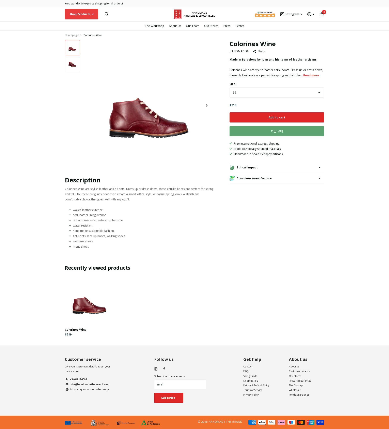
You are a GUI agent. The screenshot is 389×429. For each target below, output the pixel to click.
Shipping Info (250, 380)
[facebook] (164, 369)
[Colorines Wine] (89, 300)
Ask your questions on (89, 389)
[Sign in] (311, 14)
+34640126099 (78, 379)
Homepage (71, 35)
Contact (247, 366)
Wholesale (295, 390)
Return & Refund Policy (256, 385)
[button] (206, 105)
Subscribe (168, 398)
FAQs (246, 371)
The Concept (296, 385)
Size (232, 84)
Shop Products (80, 14)
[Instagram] (155, 368)
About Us (175, 26)
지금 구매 (277, 131)
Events (239, 26)
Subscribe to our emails (169, 376)
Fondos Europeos (299, 394)
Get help (252, 359)
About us (298, 359)
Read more (311, 75)
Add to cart (277, 117)
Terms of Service (252, 390)
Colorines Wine (76, 329)
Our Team (192, 26)
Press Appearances (300, 380)
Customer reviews (299, 371)
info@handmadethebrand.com (89, 384)
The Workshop (154, 26)
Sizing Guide (250, 376)
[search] (107, 14)
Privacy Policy (251, 394)
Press (227, 26)
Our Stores (211, 26)
